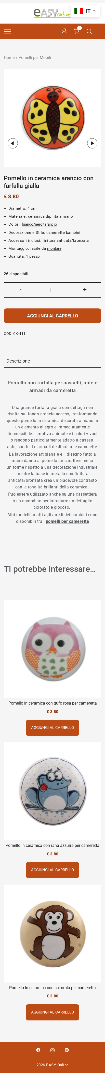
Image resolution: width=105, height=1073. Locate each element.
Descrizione (18, 361)
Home (9, 57)
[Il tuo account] (64, 31)
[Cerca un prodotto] (89, 31)
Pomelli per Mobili (35, 57)
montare (54, 248)
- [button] (20, 289)
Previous (13, 143)
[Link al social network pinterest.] (67, 1049)
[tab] (52, 361)
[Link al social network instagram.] (52, 1049)
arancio (50, 224)
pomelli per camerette (67, 521)
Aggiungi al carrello (52, 315)
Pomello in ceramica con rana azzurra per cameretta (52, 845)
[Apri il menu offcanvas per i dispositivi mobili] (7, 31)
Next (92, 143)
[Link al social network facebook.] (38, 1049)
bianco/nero (32, 224)
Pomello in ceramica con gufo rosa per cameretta (52, 703)
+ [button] (85, 289)
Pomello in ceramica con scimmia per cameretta (52, 987)
